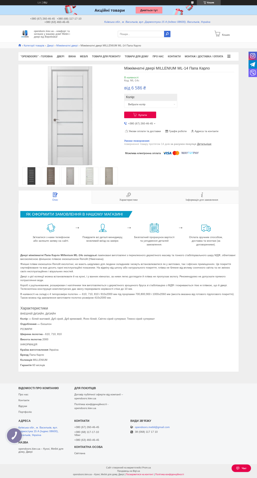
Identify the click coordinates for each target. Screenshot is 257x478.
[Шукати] (167, 34)
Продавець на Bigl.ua (128, 471)
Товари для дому (136, 56)
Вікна (72, 56)
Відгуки (22, 406)
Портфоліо (25, 411)
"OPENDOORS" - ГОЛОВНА (37, 56)
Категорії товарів (34, 45)
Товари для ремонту (106, 56)
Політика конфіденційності (169, 474)
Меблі (84, 56)
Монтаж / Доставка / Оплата (204, 56)
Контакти (174, 56)
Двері (50, 45)
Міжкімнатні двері (67, 45)
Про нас (158, 56)
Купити (142, 114)
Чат (244, 468)
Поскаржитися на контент (140, 474)
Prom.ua (146, 467)
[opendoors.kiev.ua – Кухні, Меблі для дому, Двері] (25, 33)
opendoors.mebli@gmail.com (152, 427)
